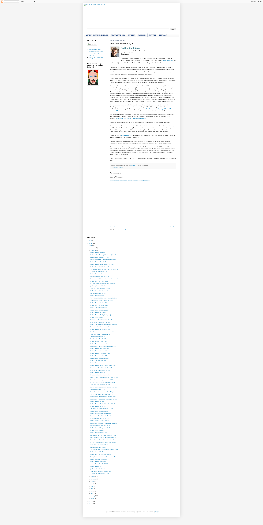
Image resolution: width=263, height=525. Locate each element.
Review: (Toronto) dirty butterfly (98, 461)
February (93, 496)
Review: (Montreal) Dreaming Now (99, 432)
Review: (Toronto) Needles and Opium (99, 303)
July (92, 484)
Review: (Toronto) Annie (96, 363)
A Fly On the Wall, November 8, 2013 (99, 418)
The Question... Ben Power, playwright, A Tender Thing (104, 449)
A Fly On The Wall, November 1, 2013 (99, 473)
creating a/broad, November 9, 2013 (99, 411)
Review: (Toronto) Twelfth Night (98, 406)
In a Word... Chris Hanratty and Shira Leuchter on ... (103, 283)
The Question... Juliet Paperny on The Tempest (101, 394)
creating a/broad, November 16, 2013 (99, 358)
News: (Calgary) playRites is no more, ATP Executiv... (103, 423)
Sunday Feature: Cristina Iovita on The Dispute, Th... (103, 300)
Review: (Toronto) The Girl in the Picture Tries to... (102, 264)
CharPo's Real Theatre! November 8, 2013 (100, 416)
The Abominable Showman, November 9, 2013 (101, 408)
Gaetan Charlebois (118, 167)
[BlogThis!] (141, 165)
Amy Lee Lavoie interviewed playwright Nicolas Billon (157, 109)
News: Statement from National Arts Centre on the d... (103, 259)
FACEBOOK (142, 35)
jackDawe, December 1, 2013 (97, 286)
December (93, 248)
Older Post (172, 227)
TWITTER (131, 35)
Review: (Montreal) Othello (97, 295)
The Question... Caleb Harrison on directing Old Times (103, 298)
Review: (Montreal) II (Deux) (97, 430)
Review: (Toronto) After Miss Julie (98, 356)
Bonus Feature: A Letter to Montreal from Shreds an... (103, 387)
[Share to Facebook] (145, 165)
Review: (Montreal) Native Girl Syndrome (100, 413)
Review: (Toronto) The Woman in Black (100, 329)
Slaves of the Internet (167, 60)
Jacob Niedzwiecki (126, 135)
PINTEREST (163, 35)
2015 (90, 241)
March (92, 493)
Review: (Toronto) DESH (96, 466)
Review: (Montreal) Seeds (96, 452)
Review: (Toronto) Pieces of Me (98, 312)
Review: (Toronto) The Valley (97, 372)
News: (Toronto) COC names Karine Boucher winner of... (104, 279)
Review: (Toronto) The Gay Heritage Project (101, 315)
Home (143, 227)
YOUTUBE (152, 35)
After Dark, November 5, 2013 (98, 447)
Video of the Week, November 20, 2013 (100, 334)
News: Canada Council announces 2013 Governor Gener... (104, 377)
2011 (90, 503)
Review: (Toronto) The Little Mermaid (99, 262)
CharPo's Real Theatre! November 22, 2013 (101, 319)
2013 (90, 246)
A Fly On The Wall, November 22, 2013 (100, 322)
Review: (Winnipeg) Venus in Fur (98, 459)
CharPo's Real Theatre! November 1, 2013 (100, 471)
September (93, 479)
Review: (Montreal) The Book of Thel (99, 291)
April (92, 491)
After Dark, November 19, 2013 (98, 336)
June (92, 486)
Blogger (157, 511)
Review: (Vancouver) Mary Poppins (99, 305)
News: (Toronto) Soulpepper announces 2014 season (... (104, 380)
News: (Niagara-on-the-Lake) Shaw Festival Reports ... (103, 437)
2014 (90, 243)
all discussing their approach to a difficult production (131, 118)
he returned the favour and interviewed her (122, 111)
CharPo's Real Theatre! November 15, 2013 (101, 368)
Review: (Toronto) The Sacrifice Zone (99, 348)
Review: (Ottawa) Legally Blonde (98, 307)
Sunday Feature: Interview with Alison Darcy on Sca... (103, 456)
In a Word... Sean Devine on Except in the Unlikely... (103, 382)
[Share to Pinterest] (147, 165)
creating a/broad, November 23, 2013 (99, 310)
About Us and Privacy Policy (96, 51)
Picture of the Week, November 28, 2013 (100, 276)
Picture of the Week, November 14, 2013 (100, 375)
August (93, 481)
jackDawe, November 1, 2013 (97, 468)
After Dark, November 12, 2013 (98, 389)
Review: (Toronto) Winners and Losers (99, 351)
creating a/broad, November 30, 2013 (99, 257)
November (93, 250)
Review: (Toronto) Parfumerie (97, 252)
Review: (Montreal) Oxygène (97, 317)
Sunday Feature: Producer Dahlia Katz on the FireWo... (103, 396)
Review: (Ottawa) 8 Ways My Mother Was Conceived (103, 324)
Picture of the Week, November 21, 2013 (100, 327)
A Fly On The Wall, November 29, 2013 (100, 271)
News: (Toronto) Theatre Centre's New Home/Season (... (104, 440)
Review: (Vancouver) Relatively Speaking (100, 454)
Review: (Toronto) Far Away (97, 401)
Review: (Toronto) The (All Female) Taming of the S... (103, 365)
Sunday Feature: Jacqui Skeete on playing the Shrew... (103, 399)
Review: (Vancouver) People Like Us (99, 420)
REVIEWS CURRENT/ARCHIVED (97, 35)
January (93, 498)
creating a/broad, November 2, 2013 (99, 464)
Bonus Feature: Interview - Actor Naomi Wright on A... (103, 392)
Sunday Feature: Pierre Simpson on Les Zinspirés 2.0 (103, 346)
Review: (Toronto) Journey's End (98, 344)
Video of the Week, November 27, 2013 (100, 288)
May (92, 488)
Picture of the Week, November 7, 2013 (100, 425)
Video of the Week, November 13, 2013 (100, 384)
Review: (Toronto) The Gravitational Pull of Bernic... (103, 404)
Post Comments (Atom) (122, 230)
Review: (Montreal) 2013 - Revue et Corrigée (101, 267)
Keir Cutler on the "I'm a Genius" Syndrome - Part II (103, 435)
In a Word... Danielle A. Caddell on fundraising (101, 339)
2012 (90, 501)
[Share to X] (143, 165)
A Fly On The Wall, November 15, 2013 (100, 370)
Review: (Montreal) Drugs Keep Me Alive (100, 428)
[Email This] (139, 165)
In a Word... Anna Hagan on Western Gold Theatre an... (103, 442)
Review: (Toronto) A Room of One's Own (100, 353)
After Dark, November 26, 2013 (98, 293)
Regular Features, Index (94, 49)
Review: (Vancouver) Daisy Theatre (99, 281)
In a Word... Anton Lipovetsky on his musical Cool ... (103, 331)
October (93, 476)
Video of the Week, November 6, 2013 (99, 444)
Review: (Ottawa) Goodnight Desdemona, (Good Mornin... (104, 255)
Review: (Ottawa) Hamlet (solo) (98, 360)
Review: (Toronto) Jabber (96, 274)
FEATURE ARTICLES (118, 35)
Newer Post (113, 227)
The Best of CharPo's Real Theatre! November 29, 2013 (104, 269)
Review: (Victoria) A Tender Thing (98, 341)
